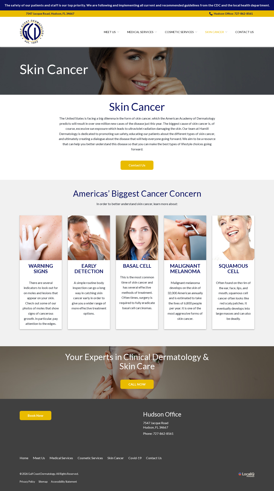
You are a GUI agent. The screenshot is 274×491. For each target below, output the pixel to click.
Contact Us (244, 32)
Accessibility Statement (64, 481)
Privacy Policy (27, 481)
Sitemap (43, 481)
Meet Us (110, 32)
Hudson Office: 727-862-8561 (233, 13)
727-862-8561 (163, 433)
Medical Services (140, 32)
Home (24, 458)
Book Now (35, 415)
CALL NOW (137, 384)
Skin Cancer (214, 32)
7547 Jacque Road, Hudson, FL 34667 (50, 13)
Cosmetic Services (179, 32)
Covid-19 (134, 458)
